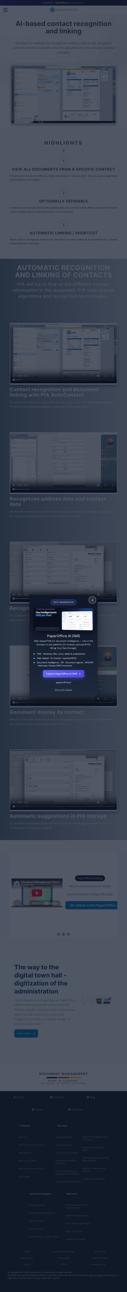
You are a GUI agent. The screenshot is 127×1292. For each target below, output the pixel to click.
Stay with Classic (63, 689)
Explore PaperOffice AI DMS (63, 673)
